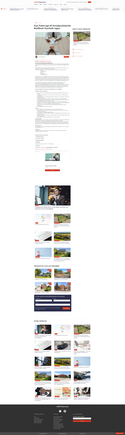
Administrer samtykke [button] (37, 422)
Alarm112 (36, 4)
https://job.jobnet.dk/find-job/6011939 (46, 149)
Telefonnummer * (38, 298)
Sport (61, 4)
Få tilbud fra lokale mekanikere (58, 426)
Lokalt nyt (56, 4)
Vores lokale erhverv (56, 418)
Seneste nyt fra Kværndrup (57, 416)
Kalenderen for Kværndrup (58, 419)
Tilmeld (89, 2)
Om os (35, 416)
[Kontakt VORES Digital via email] (65, 411)
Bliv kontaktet (66, 308)
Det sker (50, 4)
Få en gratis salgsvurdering (58, 425)
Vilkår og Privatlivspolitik (38, 419)
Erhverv (45, 4)
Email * (54, 298)
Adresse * (37, 302)
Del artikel (65, 56)
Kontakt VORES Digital (38, 421)
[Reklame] (52, 157)
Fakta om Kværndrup (57, 421)
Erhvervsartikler (56, 422)
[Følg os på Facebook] (60, 411)
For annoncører (36, 418)
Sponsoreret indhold (56, 428)
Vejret (65, 4)
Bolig (40, 4)
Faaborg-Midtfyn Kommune (58, 424)
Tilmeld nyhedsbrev (119, 433)
